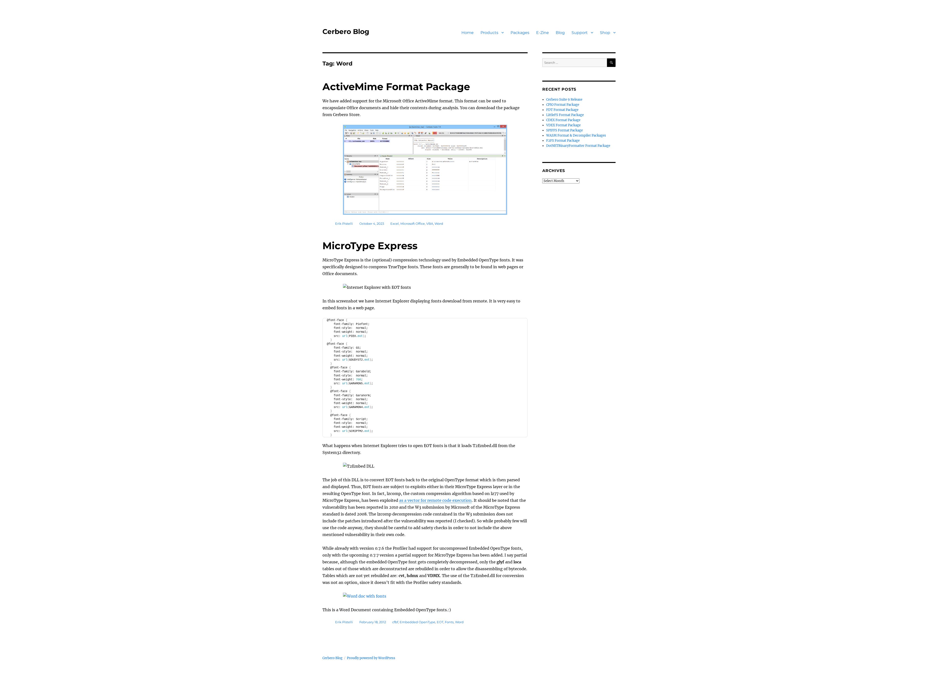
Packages (520, 32)
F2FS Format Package (563, 141)
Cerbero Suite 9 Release (564, 99)
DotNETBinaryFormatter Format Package (578, 146)
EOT (440, 622)
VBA (429, 223)
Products (489, 32)
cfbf (395, 622)
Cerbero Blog (345, 31)
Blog (560, 32)
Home (467, 32)
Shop (605, 32)
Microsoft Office (412, 223)
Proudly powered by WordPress (371, 658)
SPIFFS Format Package (564, 130)
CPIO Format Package (562, 105)
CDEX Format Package (563, 120)
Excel (394, 223)
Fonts (449, 622)
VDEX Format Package (563, 125)
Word (439, 223)
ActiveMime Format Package (396, 87)
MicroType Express (369, 246)
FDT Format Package (562, 110)
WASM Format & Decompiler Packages (576, 135)
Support (580, 32)
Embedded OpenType (417, 622)
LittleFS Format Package (565, 115)
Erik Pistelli (344, 223)
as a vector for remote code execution (435, 500)
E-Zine (542, 32)
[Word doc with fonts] (425, 596)
